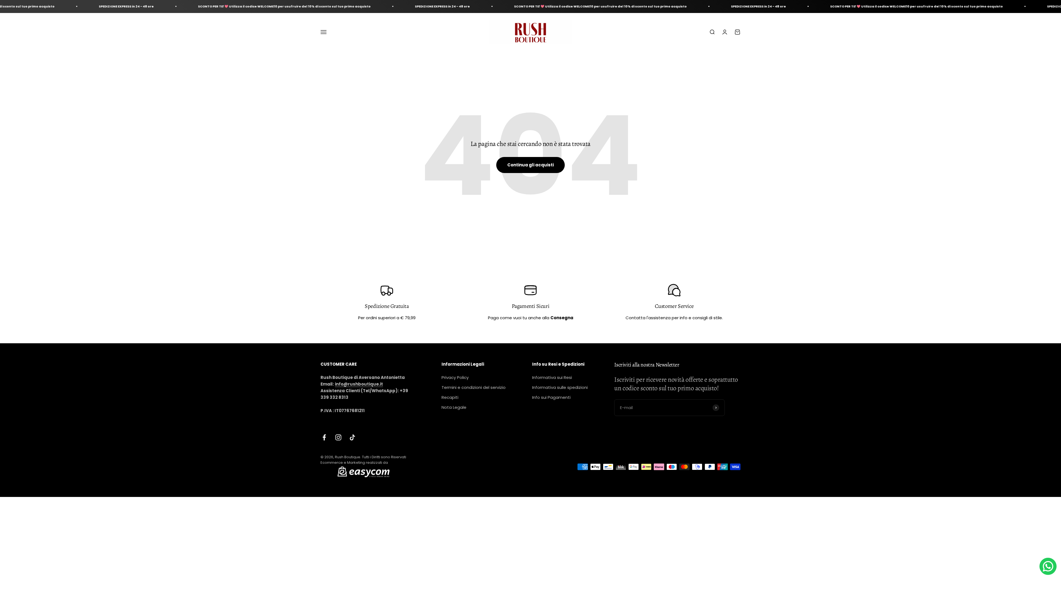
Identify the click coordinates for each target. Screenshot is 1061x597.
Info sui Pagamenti (551, 397)
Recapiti (450, 397)
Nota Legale (454, 407)
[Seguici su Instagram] (338, 437)
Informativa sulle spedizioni (560, 387)
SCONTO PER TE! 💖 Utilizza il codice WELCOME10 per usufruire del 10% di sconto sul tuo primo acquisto (232, 6)
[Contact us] (1048, 566)
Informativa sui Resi (552, 377)
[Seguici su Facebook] (324, 437)
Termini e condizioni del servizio (474, 387)
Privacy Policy (455, 377)
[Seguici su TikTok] (352, 437)
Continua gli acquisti (530, 165)
